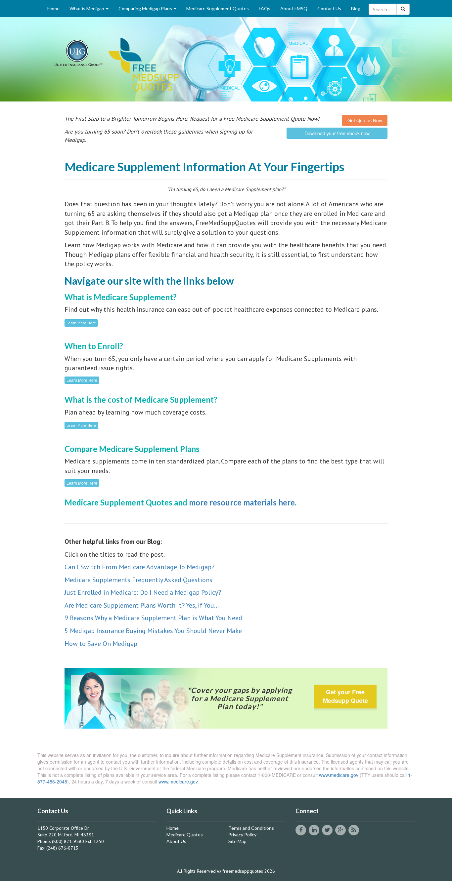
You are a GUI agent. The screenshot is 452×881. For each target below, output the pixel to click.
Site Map (237, 841)
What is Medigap (87, 8)
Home (53, 8)
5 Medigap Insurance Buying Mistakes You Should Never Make (153, 630)
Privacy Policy (242, 834)
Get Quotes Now (364, 120)
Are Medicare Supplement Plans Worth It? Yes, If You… (142, 605)
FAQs (264, 8)
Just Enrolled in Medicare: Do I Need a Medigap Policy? (143, 592)
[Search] (403, 9)
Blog (355, 8)
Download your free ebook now (337, 133)
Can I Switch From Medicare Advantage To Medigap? (139, 567)
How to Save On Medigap (101, 643)
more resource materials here (242, 502)
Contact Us (329, 8)
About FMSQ (293, 8)
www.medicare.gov (338, 775)
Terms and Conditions (251, 828)
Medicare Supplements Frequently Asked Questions (139, 580)
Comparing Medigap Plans (145, 8)
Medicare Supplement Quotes (217, 8)
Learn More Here (81, 322)
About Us (176, 841)
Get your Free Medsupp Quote (345, 696)
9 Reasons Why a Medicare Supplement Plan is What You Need (153, 618)
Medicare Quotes (184, 834)
